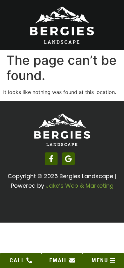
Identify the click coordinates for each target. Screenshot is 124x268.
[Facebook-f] (51, 158)
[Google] (68, 158)
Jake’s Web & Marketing (80, 186)
